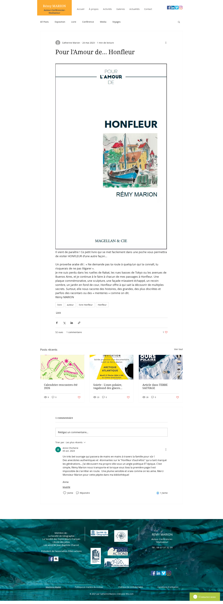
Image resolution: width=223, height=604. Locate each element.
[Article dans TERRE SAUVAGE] (161, 367)
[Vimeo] (163, 573)
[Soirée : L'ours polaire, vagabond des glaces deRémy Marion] (111, 367)
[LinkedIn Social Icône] (173, 7)
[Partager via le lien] (79, 322)
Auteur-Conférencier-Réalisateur (54, 11)
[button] (178, 22)
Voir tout (178, 349)
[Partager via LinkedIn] (71, 322)
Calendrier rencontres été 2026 (61, 386)
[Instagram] (180, 7)
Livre (73, 21)
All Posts (44, 21)
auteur (70, 304)
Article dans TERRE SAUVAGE (155, 386)
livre (59, 304)
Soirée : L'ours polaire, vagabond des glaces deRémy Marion (107, 386)
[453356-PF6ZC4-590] (56, 559)
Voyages (116, 21)
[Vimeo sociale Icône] (177, 7)
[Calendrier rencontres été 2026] (62, 367)
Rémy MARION (54, 6)
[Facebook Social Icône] (169, 7)
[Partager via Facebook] (56, 322)
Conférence (88, 21)
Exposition (60, 21)
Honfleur (102, 304)
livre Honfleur (86, 304)
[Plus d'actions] (166, 42)
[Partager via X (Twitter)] (64, 322)
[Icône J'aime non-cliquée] (65, 493)
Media (103, 21)
